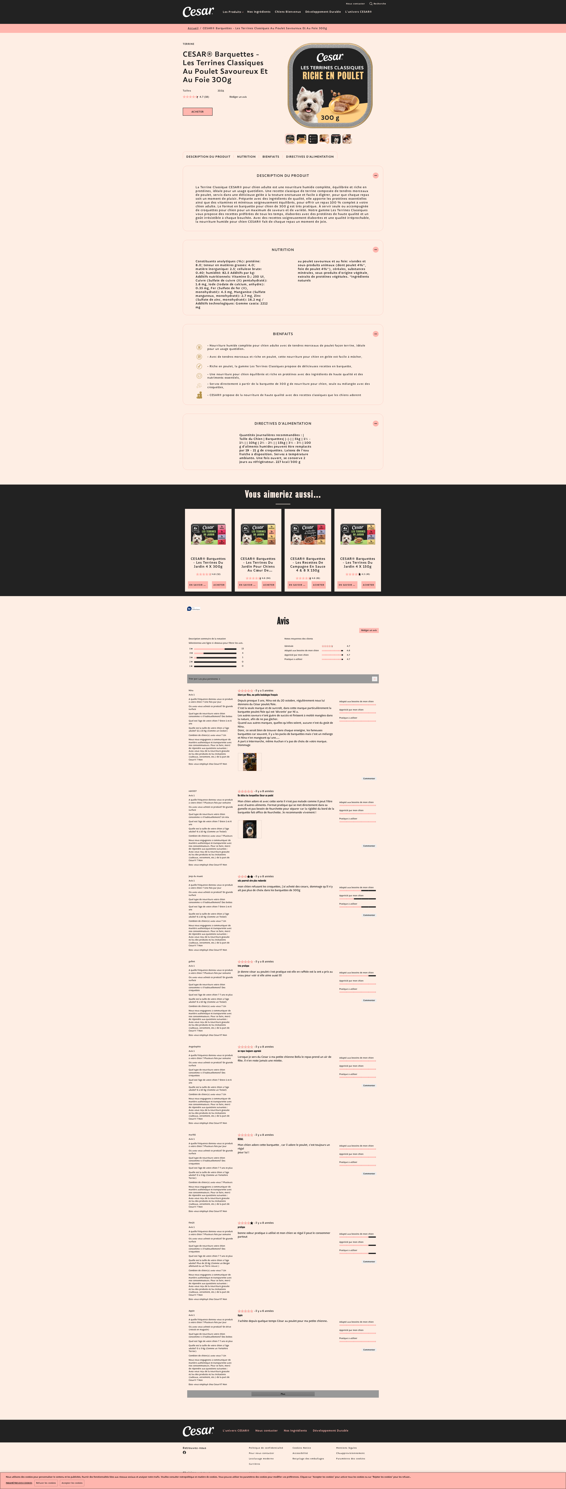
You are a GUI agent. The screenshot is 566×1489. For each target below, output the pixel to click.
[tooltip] (193, 608)
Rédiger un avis (238, 96)
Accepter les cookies (72, 1483)
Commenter (369, 778)
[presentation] (250, 762)
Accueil (193, 28)
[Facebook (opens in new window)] (184, 1453)
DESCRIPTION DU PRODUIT (208, 156)
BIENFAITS (271, 156)
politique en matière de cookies (201, 1476)
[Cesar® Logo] (198, 1431)
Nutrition (246, 156)
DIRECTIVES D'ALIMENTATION (310, 156)
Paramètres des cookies (350, 1459)
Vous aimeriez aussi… (283, 494)
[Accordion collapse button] (376, 175)
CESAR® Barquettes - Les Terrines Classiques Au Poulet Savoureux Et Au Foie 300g (265, 28)
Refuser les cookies (46, 1483)
